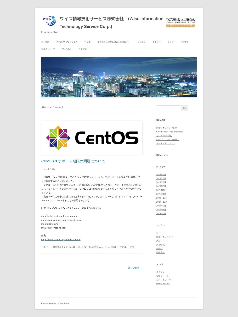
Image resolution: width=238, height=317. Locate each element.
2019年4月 (161, 213)
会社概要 (184, 42)
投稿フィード (162, 276)
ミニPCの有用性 (164, 135)
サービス (45, 42)
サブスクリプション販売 (67, 42)
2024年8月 (161, 178)
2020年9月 (161, 206)
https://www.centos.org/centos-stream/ (60, 239)
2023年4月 (161, 182)
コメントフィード (164, 280)
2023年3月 (161, 186)
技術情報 (57, 247)
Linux (107, 247)
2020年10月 (161, 202)
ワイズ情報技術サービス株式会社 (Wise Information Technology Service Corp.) (112, 22)
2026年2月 (161, 174)
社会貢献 (83, 49)
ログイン (160, 272)
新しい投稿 (135, 267)
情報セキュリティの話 (166, 128)
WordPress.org (163, 283)
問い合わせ (67, 49)
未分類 (159, 248)
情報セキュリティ (164, 237)
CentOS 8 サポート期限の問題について (73, 161)
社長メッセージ (48, 49)
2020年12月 (161, 198)
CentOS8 (82, 247)
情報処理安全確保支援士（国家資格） (114, 42)
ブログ (170, 42)
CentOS (72, 247)
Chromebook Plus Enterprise (169, 132)
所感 (158, 241)
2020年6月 (161, 209)
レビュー (160, 233)
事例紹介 (156, 42)
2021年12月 (161, 190)
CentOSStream (96, 247)
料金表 (88, 42)
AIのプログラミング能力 (167, 139)
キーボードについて (165, 143)
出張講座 (142, 42)
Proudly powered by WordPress (55, 303)
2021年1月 (161, 194)
